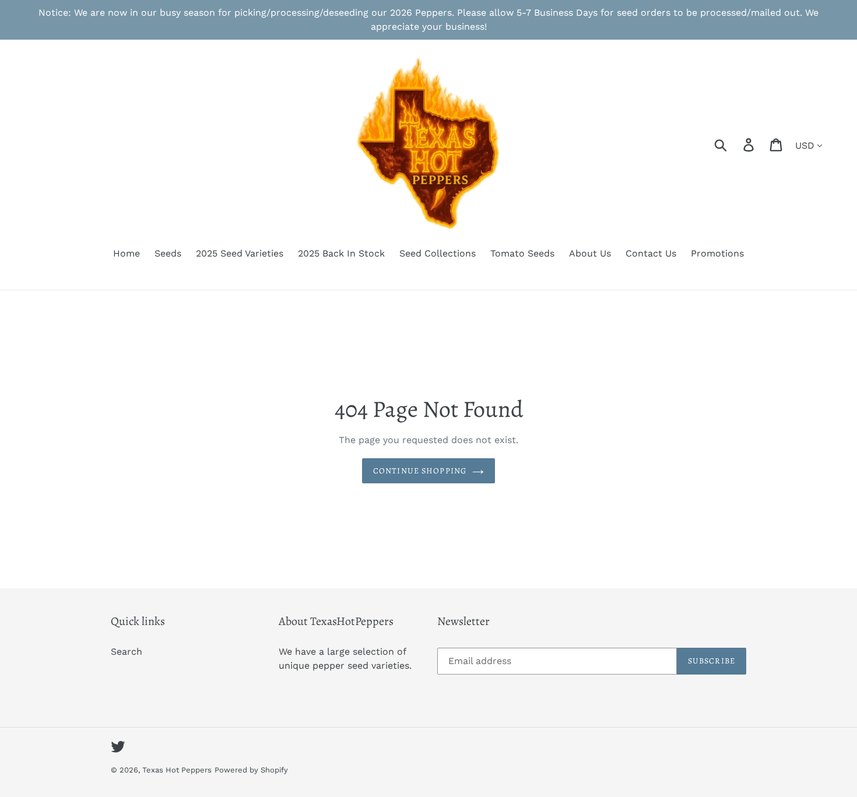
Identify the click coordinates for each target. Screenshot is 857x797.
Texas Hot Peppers (177, 770)
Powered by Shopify (251, 770)
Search (126, 651)
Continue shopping (419, 470)
